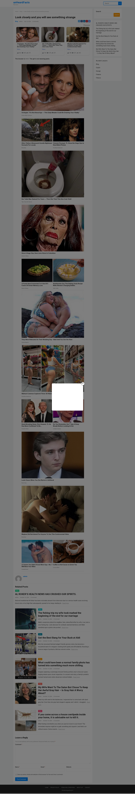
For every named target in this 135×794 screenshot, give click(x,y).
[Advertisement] (67, 396)
